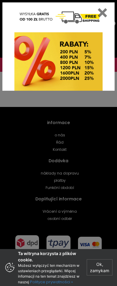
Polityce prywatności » (51, 282)
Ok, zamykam (99, 267)
